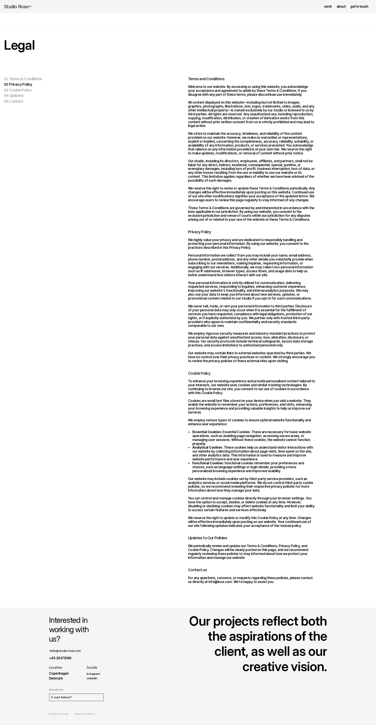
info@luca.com (220, 582)
